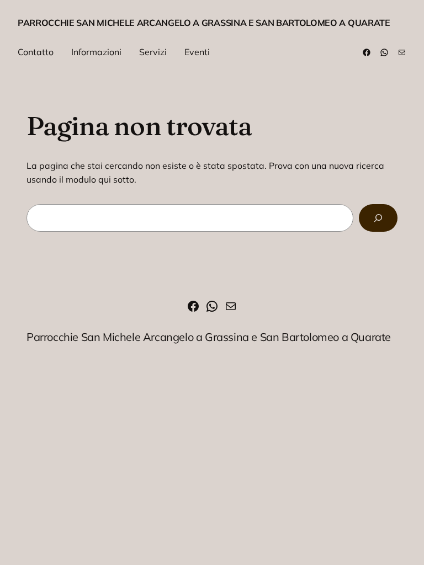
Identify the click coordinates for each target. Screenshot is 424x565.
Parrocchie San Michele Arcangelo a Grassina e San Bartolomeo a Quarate (204, 22)
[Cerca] (378, 217)
